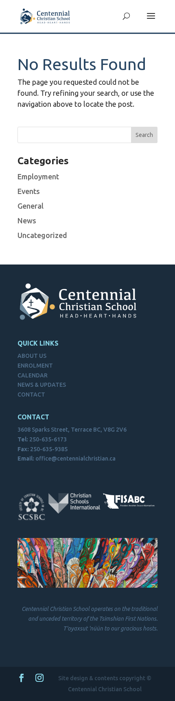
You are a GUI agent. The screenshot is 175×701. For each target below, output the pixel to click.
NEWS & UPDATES (42, 384)
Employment (38, 176)
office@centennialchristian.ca (75, 458)
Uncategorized (42, 235)
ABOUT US (32, 356)
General (31, 206)
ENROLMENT (35, 365)
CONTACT (31, 394)
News (27, 220)
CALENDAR (33, 375)
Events (29, 191)
